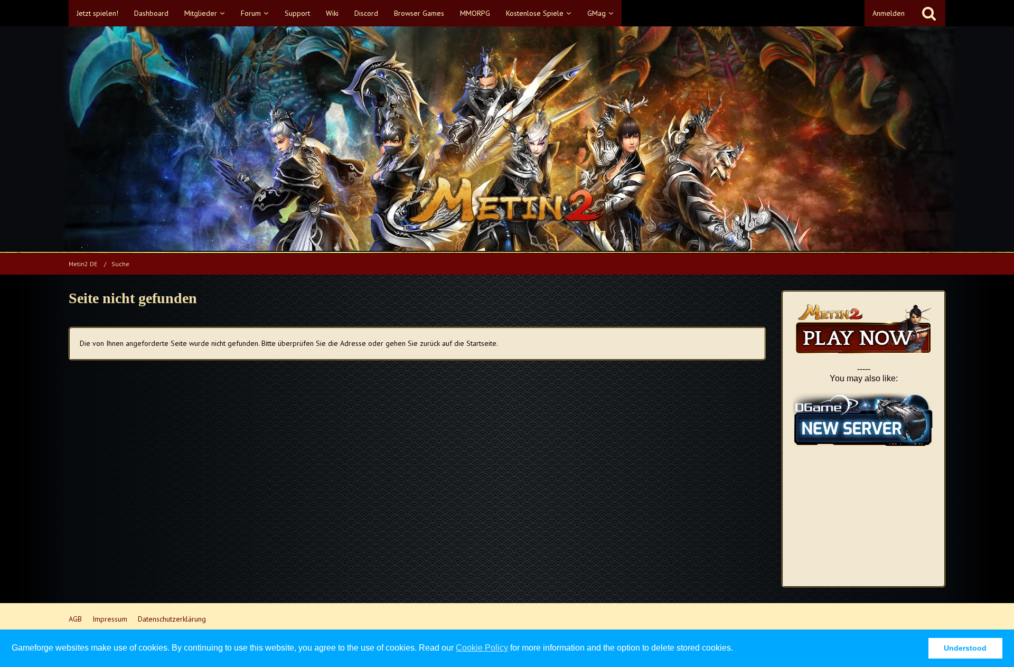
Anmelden (888, 13)
